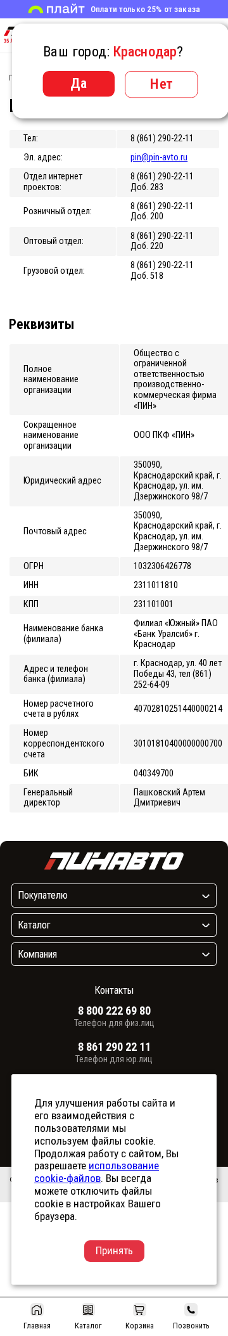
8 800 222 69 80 (114, 1011)
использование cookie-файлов (96, 1172)
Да (78, 83)
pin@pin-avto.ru (158, 157)
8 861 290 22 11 (114, 1047)
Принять (114, 1250)
